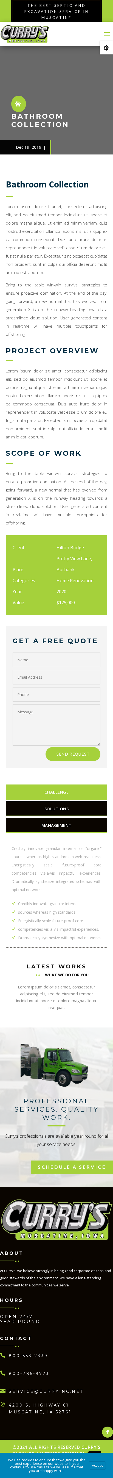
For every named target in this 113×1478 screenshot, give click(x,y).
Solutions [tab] (56, 808)
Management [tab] (56, 825)
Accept (97, 1465)
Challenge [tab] (56, 792)
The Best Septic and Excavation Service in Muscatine (56, 11)
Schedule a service (72, 1167)
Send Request (73, 754)
